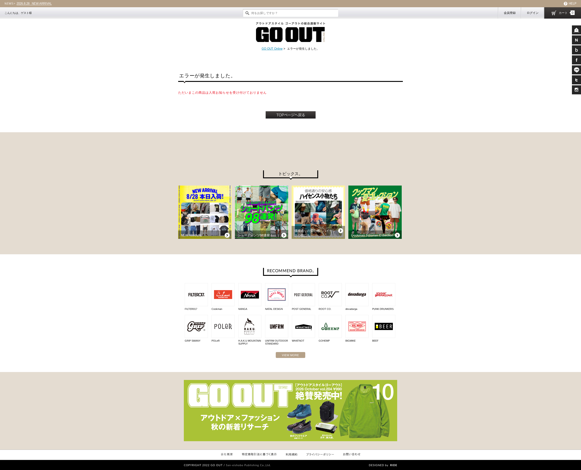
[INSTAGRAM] (576, 89)
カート (566, 13)
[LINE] (576, 69)
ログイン (533, 13)
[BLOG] (576, 49)
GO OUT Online (272, 48)
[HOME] (576, 29)
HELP (572, 3)
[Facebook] (576, 59)
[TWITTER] (576, 79)
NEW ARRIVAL (34, 3)
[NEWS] (576, 39)
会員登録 (510, 13)
